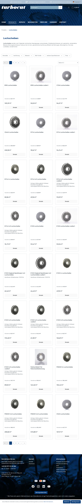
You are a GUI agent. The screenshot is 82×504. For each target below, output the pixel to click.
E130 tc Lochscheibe (64, 273)
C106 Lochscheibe (63, 85)
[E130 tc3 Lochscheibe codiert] (15, 357)
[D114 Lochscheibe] (41, 122)
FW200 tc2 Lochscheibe (13, 414)
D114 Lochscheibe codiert (66, 132)
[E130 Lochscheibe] (41, 216)
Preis (66, 55)
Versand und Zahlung (62, 463)
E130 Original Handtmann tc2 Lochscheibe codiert (41, 274)
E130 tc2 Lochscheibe (12, 320)
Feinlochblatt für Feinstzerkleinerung (38, 368)
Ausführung (17, 55)
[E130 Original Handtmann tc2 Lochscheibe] (15, 263)
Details (15, 107)
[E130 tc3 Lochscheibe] (67, 310)
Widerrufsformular (61, 471)
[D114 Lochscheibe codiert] (67, 122)
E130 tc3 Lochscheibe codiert (12, 368)
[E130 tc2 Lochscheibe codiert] (41, 310)
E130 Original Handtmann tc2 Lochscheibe (15, 274)
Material (27, 55)
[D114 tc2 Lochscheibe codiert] (67, 169)
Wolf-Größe (38, 55)
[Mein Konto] (69, 7)
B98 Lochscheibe (11, 85)
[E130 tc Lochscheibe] (67, 263)
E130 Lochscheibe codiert (66, 226)
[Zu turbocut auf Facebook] (33, 486)
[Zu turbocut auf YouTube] (49, 486)
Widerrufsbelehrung (61, 469)
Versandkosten (37, 496)
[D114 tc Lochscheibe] (15, 169)
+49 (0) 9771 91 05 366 (9, 466)
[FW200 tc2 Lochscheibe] (15, 404)
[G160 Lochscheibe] (67, 404)
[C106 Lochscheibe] (67, 75)
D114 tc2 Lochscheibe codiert (64, 180)
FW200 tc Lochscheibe (65, 367)
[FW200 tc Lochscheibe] (67, 357)
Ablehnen (67, 501)
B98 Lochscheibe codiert (39, 85)
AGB (57, 465)
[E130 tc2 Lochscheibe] (15, 310)
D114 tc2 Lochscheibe (38, 179)
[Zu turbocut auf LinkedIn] (44, 486)
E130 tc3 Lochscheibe (64, 320)
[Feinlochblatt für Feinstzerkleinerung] (41, 357)
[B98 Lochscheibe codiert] (41, 75)
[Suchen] (60, 7)
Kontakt (31, 461)
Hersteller (5, 55)
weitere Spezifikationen (53, 55)
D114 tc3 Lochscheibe (12, 226)
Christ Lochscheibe (11, 132)
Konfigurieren (76, 501)
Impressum (32, 463)
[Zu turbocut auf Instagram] (38, 486)
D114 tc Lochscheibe (12, 179)
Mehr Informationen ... (49, 501)
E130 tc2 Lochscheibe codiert (38, 321)
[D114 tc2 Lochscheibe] (41, 169)
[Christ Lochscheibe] (15, 122)
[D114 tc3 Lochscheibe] (15, 216)
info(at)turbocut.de (15, 476)
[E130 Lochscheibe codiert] (67, 216)
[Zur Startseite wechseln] (14, 7)
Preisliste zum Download (62, 461)
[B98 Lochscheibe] (15, 75)
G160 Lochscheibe (63, 414)
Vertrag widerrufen (41, 492)
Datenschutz (59, 467)
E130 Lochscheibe (37, 226)
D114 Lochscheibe (37, 132)
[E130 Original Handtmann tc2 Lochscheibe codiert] (41, 263)
